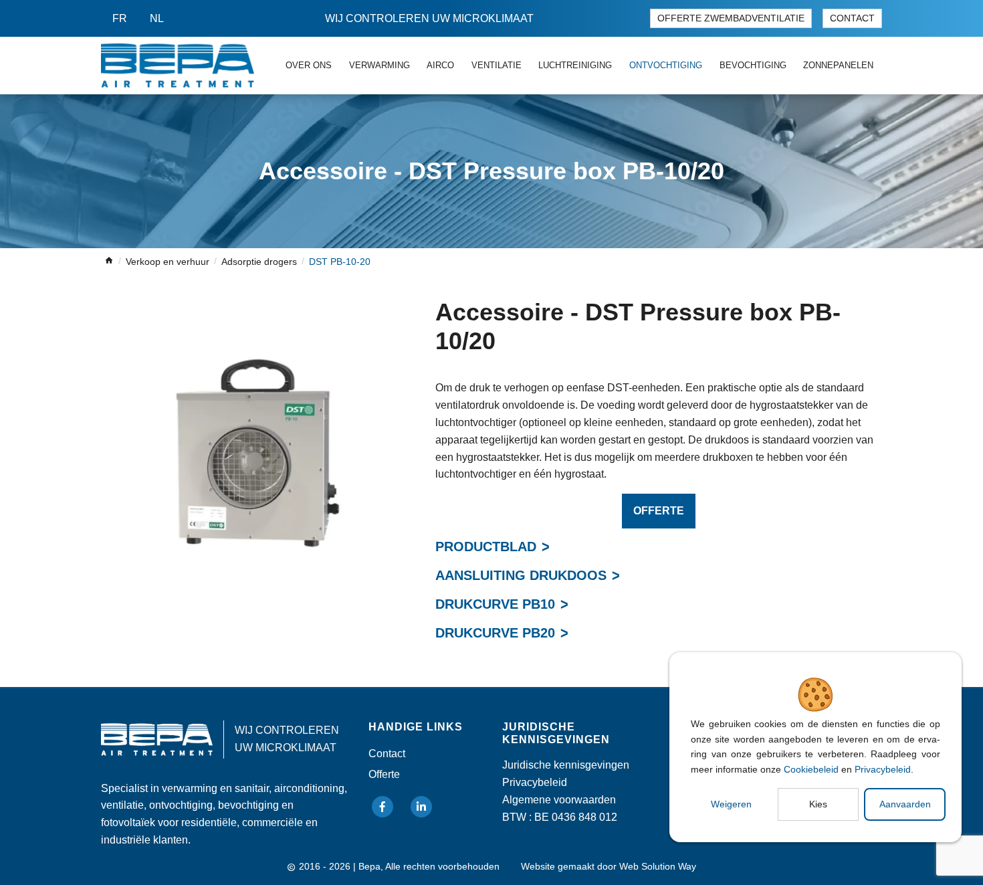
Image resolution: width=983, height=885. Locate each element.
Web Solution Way (657, 867)
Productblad (485, 546)
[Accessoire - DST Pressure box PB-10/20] (257, 454)
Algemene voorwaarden (559, 799)
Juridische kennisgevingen (565, 765)
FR (119, 18)
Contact (852, 18)
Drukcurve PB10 (495, 604)
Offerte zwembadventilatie (730, 18)
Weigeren (731, 804)
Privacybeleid (883, 769)
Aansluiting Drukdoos (521, 575)
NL (157, 18)
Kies (818, 804)
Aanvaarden (905, 804)
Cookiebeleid (811, 769)
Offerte (658, 510)
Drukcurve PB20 (495, 632)
